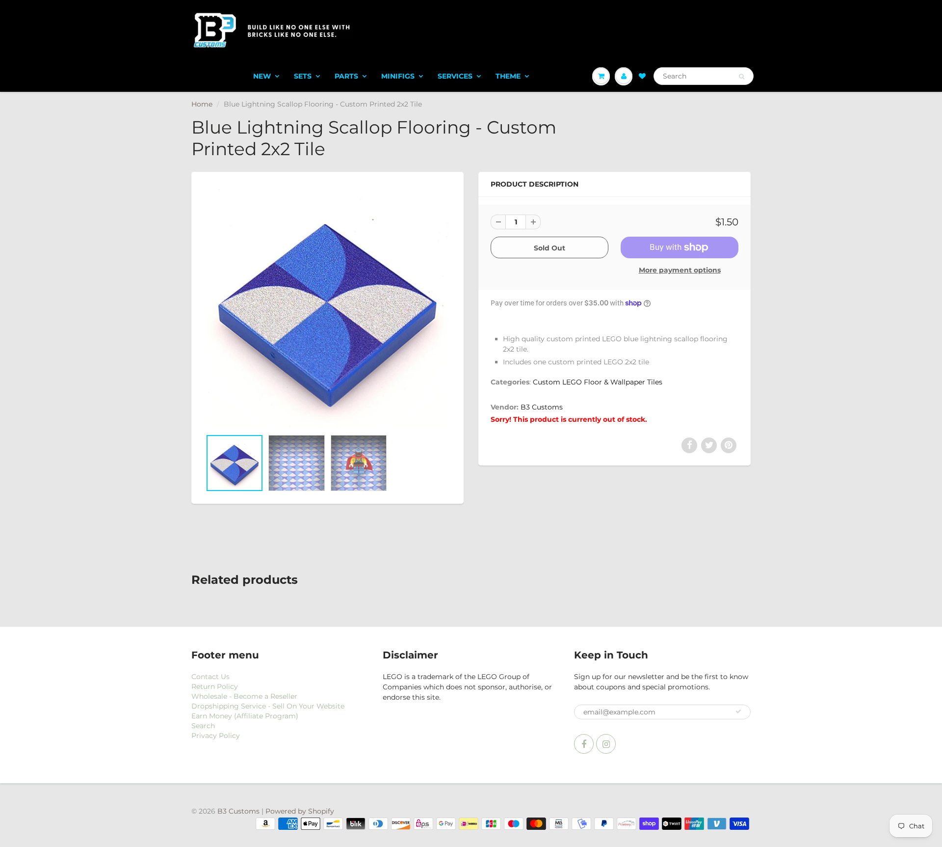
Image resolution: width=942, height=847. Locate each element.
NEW (262, 76)
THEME (508, 76)
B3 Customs (542, 407)
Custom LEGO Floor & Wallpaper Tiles (597, 382)
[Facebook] (584, 744)
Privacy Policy (215, 735)
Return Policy (214, 686)
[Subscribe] (738, 711)
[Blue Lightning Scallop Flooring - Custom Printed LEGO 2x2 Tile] (327, 306)
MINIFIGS (398, 76)
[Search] (741, 76)
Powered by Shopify (299, 811)
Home (201, 104)
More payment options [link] (680, 270)
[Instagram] (606, 744)
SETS (303, 76)
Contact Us (210, 676)
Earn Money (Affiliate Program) (244, 715)
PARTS (346, 76)
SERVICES (455, 76)
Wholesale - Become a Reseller (244, 696)
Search (203, 725)
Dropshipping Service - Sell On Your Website (267, 706)
